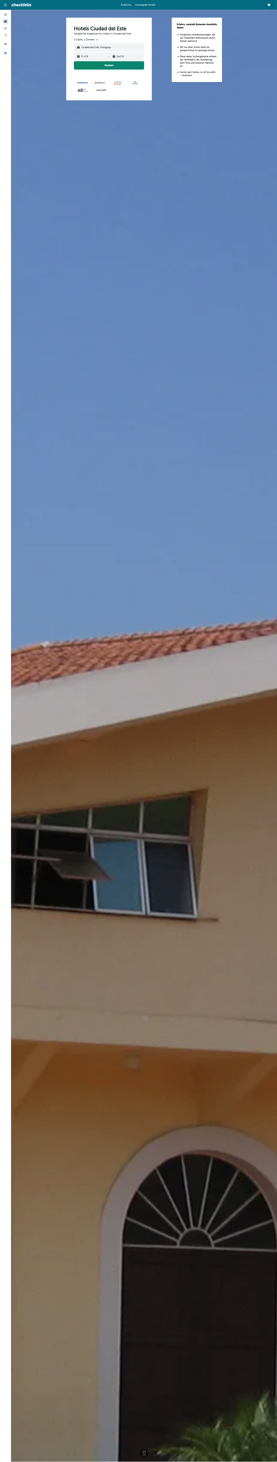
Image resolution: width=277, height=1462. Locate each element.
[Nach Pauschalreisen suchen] (5, 35)
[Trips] (5, 44)
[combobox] (86, 39)
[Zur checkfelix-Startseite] (21, 4)
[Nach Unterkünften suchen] (5, 21)
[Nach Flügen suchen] (5, 15)
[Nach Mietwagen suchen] (5, 28)
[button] (5, 4)
